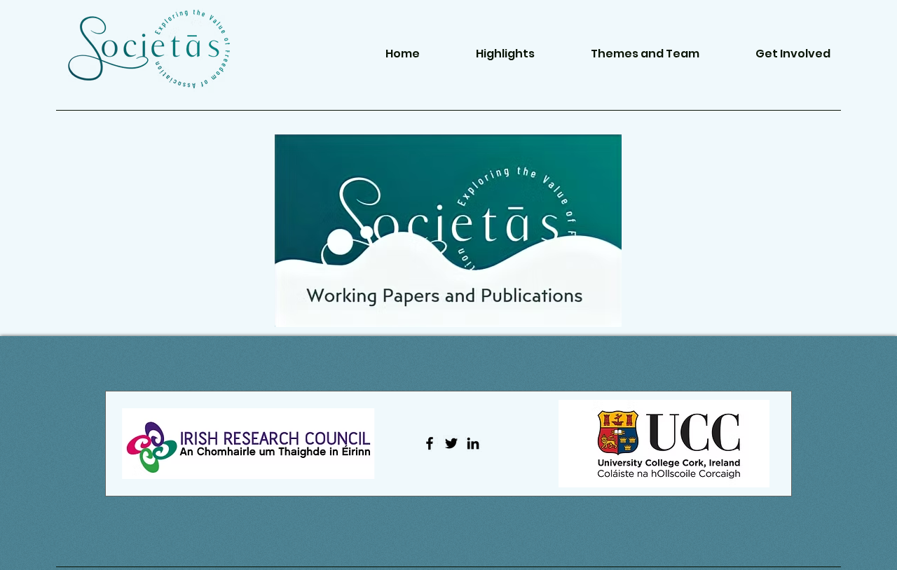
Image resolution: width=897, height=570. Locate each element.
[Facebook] (429, 443)
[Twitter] (451, 443)
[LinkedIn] (473, 443)
